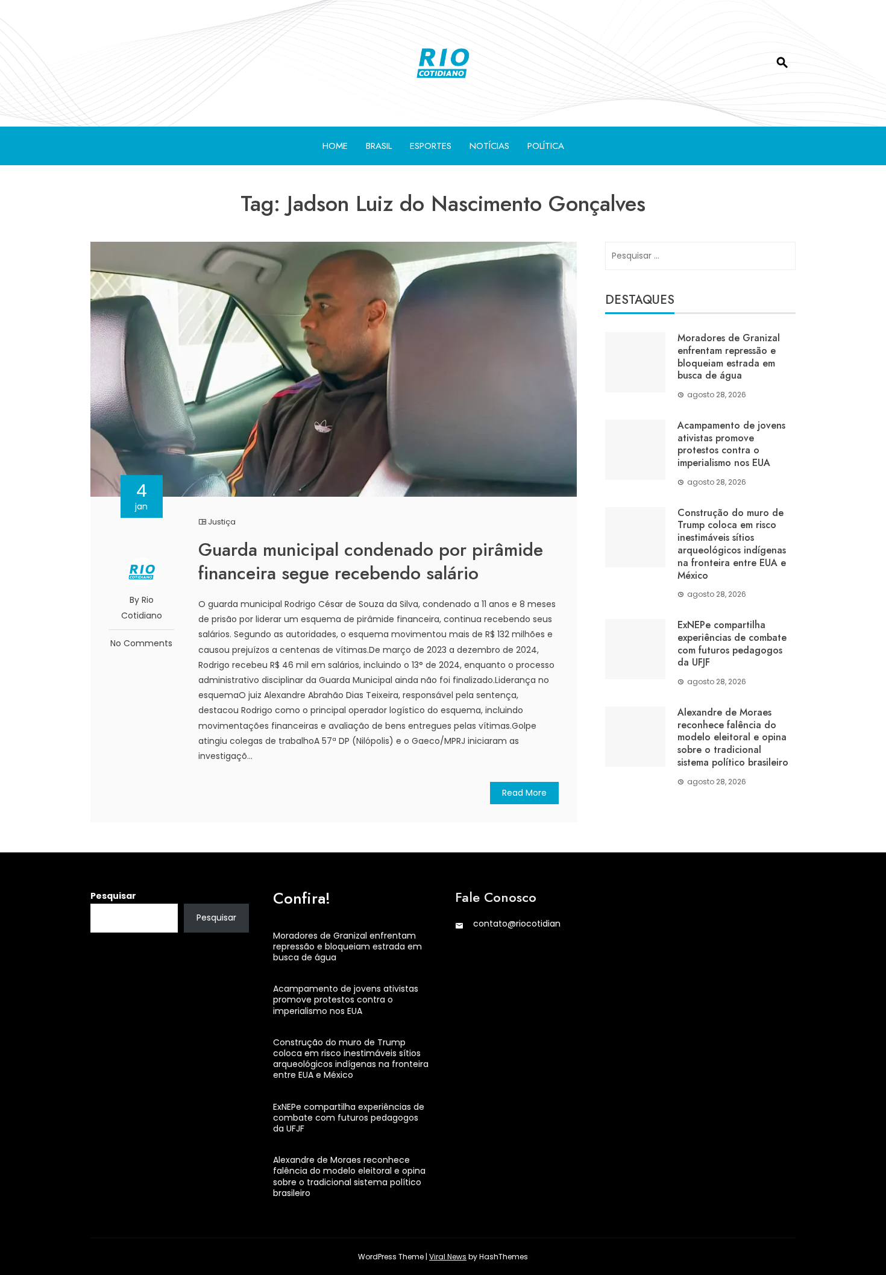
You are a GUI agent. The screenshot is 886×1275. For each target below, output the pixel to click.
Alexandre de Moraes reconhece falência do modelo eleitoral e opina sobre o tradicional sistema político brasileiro (732, 737)
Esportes (430, 146)
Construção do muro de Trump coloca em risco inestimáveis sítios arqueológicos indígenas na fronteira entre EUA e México (731, 544)
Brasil (379, 146)
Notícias (489, 146)
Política (545, 146)
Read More (524, 793)
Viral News (448, 1256)
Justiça (222, 521)
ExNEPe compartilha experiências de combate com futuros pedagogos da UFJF (732, 643)
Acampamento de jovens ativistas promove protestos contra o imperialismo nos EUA (731, 444)
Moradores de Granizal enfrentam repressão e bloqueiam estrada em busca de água (728, 356)
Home (335, 146)
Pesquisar (113, 896)
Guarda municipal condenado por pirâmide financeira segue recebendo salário (370, 561)
